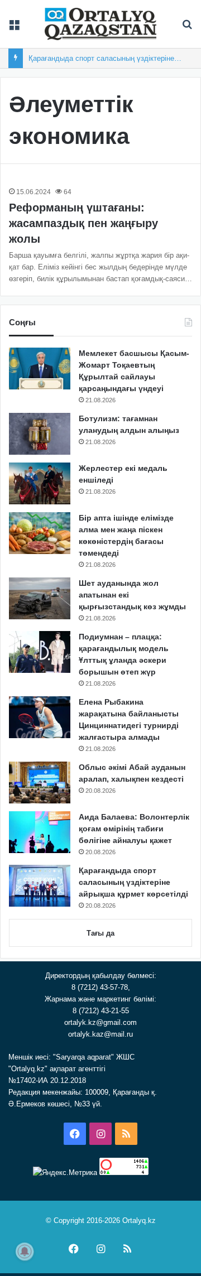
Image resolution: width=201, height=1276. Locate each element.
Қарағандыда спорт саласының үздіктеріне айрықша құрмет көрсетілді (133, 882)
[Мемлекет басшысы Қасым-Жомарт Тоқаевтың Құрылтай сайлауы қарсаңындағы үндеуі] (39, 368)
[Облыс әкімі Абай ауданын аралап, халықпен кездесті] (39, 782)
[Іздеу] (187, 28)
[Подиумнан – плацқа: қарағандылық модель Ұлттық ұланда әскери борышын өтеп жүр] (39, 652)
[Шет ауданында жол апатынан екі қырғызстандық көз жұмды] (39, 598)
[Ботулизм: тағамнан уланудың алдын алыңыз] (39, 434)
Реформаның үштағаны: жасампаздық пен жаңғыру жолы (83, 223)
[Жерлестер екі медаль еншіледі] (39, 483)
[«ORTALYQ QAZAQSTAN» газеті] (100, 24)
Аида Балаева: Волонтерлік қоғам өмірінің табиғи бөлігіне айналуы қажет (134, 828)
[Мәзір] (14, 28)
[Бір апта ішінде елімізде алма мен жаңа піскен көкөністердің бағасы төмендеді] (39, 533)
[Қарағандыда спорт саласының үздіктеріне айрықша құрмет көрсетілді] (39, 886)
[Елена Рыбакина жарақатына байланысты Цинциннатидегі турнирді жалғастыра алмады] (39, 717)
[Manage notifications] (25, 1251)
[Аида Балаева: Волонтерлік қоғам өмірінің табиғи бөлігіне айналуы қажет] (39, 832)
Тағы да (100, 933)
